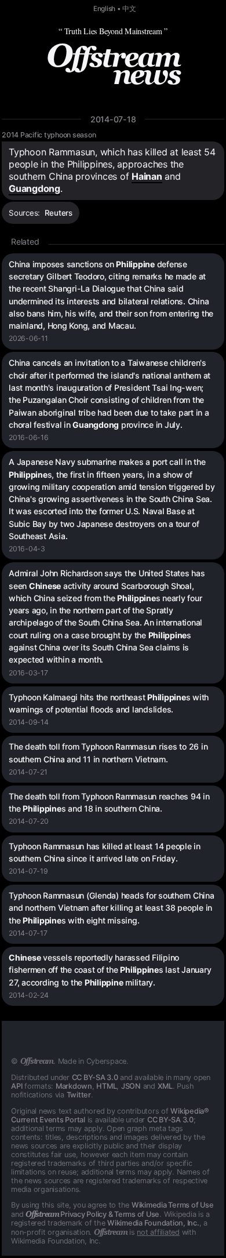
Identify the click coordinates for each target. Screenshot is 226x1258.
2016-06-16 (29, 437)
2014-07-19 (28, 871)
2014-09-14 (29, 722)
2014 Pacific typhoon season (49, 134)
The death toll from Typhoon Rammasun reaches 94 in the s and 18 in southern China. (109, 802)
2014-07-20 (29, 821)
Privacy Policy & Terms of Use (92, 1214)
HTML (106, 1086)
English (104, 9)
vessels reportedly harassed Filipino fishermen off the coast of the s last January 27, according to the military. (110, 969)
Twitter (79, 1094)
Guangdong (34, 188)
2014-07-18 (113, 119)
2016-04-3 (27, 548)
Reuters (58, 212)
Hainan (147, 176)
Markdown (74, 1086)
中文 (129, 9)
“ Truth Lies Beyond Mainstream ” (113, 31)
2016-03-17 (28, 672)
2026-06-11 (28, 338)
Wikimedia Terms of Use (173, 1205)
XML (165, 1086)
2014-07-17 (28, 933)
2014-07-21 (28, 772)
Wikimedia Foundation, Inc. (153, 1223)
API (16, 1086)
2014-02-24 (29, 995)
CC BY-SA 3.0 (95, 1077)
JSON (131, 1086)
